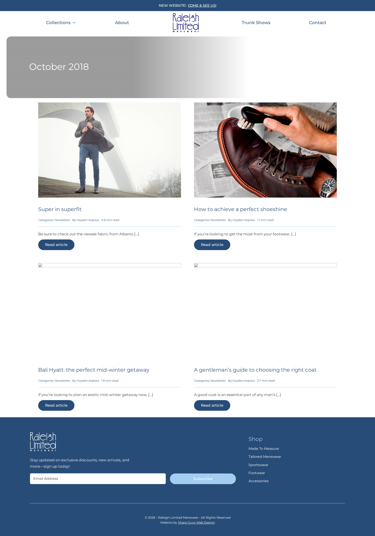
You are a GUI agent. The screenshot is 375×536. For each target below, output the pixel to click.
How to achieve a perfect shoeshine (240, 209)
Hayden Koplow (88, 220)
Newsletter (62, 220)
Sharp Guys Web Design (196, 522)
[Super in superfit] (109, 105)
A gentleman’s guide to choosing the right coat (255, 370)
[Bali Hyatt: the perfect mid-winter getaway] (109, 266)
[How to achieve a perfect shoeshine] (265, 105)
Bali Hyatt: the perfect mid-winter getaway (93, 370)
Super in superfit (60, 209)
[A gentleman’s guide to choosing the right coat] (265, 266)
